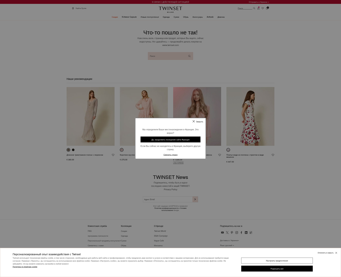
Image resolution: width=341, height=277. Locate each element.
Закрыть (199, 121)
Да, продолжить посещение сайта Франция (170, 139)
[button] (277, 261)
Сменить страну (171, 154)
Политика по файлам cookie (25, 267)
